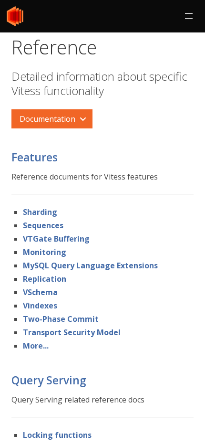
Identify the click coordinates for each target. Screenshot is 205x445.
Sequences (43, 225)
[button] (188, 16)
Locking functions (57, 435)
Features (34, 157)
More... (36, 345)
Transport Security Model (72, 332)
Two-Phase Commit (61, 319)
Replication (44, 279)
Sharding (40, 212)
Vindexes (40, 305)
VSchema (40, 292)
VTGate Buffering (56, 238)
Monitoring (44, 252)
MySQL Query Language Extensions (90, 265)
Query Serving (48, 380)
